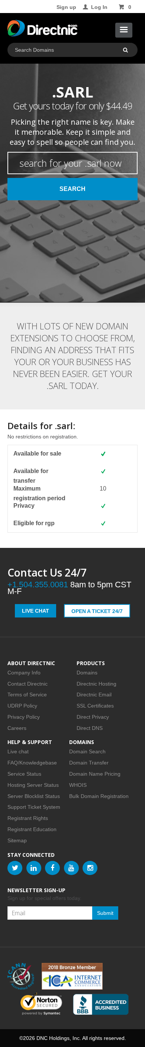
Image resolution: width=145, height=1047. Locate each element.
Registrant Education (32, 829)
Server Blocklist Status (33, 796)
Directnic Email (94, 695)
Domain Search (87, 751)
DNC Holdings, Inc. (58, 1038)
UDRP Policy (22, 706)
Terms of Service (27, 695)
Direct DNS (90, 728)
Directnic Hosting (96, 684)
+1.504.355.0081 (37, 584)
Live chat (18, 751)
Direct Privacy (93, 717)
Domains (87, 673)
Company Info (24, 673)
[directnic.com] (42, 30)
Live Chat (35, 611)
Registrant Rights (27, 818)
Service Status (24, 774)
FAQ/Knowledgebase (32, 763)
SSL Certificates (95, 706)
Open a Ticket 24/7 (97, 611)
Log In (99, 7)
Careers (16, 728)
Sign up (66, 7)
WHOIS (78, 785)
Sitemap (17, 840)
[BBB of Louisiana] (101, 1004)
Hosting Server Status (33, 785)
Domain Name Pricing (94, 774)
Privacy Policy (23, 717)
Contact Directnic (27, 684)
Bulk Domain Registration (99, 796)
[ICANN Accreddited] (20, 976)
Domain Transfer (89, 763)
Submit (105, 913)
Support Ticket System (33, 807)
